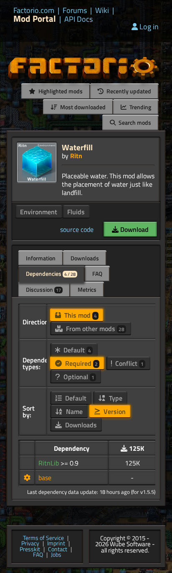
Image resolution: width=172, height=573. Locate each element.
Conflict (129, 363)
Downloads (85, 258)
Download (134, 229)
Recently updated (128, 91)
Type (114, 398)
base (44, 478)
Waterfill (77, 147)
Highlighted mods (60, 91)
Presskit (30, 549)
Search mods (134, 122)
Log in (149, 26)
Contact (57, 549)
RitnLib (49, 463)
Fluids (76, 212)
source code (77, 229)
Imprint (56, 544)
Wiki (102, 10)
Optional (78, 377)
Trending (139, 107)
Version (114, 411)
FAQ (97, 273)
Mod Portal (34, 18)
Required (80, 363)
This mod (80, 315)
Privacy (30, 544)
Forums (75, 10)
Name (73, 411)
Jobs (56, 555)
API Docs (78, 19)
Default (76, 350)
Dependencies (51, 273)
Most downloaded (82, 107)
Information (41, 258)
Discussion (43, 289)
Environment (38, 212)
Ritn (76, 156)
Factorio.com (33, 10)
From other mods (94, 329)
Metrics (87, 289)
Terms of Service (43, 538)
